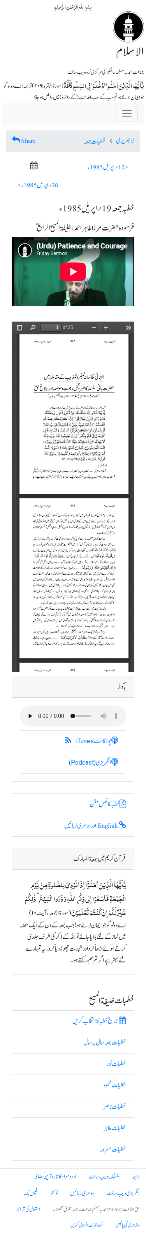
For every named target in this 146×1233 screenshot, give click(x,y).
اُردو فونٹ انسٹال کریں (86, 1225)
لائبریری (125, 140)
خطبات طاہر (115, 1128)
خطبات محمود (114, 1085)
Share (28, 140)
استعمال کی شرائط (28, 1209)
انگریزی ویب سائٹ (123, 1193)
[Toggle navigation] (127, 113)
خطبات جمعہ (95, 141)
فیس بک (30, 1193)
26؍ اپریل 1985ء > (38, 185)
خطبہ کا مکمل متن (105, 804)
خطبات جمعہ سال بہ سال (104, 1042)
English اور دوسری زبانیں (91, 825)
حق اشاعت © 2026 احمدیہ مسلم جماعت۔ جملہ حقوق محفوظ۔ (96, 1209)
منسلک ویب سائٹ (104, 1177)
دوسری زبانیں (82, 1193)
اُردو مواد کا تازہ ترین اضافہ (54, 1177)
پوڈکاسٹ (93, 741)
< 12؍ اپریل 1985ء (108, 167)
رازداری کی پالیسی (127, 1225)
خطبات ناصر (114, 1106)
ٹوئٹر (54, 1193)
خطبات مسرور (113, 1149)
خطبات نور (116, 1064)
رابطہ (136, 1177)
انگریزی (90, 762)
